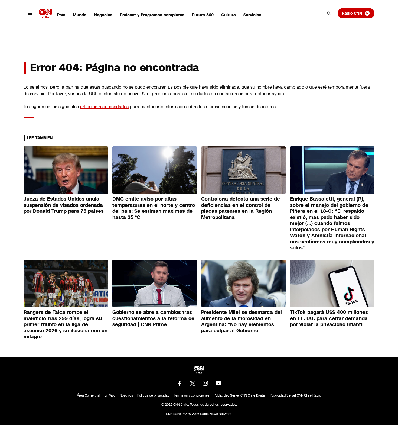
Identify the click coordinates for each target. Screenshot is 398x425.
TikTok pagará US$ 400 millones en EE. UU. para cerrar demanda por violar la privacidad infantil (329, 318)
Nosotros (126, 395)
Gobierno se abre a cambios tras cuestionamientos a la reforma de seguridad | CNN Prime (153, 318)
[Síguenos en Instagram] (205, 383)
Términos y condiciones (191, 395)
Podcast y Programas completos (152, 15)
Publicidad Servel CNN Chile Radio (295, 395)
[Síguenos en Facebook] (179, 383)
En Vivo (110, 395)
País (61, 15)
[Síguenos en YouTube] (218, 383)
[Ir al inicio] (45, 13)
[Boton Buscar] (328, 13)
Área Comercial (88, 395)
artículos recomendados (104, 107)
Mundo (79, 15)
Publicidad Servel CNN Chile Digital (240, 395)
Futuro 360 (203, 15)
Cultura (228, 15)
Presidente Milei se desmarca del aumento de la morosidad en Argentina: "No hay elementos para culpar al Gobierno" (241, 321)
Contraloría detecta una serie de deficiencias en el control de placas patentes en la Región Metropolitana (240, 208)
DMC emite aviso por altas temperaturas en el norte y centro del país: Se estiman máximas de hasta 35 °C (153, 208)
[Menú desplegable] (30, 13)
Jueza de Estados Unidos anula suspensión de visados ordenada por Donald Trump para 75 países (64, 205)
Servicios (252, 15)
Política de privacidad (153, 395)
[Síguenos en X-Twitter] (192, 383)
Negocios (103, 15)
